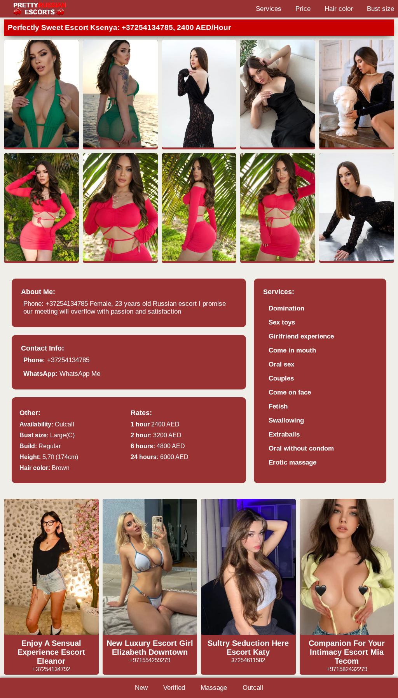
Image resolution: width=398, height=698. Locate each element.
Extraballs (284, 434)
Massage (214, 687)
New (141, 687)
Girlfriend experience (301, 336)
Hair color (339, 8)
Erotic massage (292, 462)
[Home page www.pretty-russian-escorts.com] (39, 9)
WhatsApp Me (79, 373)
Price (303, 8)
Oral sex (281, 364)
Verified (174, 687)
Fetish (278, 406)
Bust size (380, 8)
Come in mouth (292, 350)
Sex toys (282, 322)
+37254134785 (68, 360)
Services (268, 8)
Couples (281, 378)
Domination (286, 308)
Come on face (290, 392)
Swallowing (286, 420)
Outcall (253, 687)
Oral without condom (301, 448)
